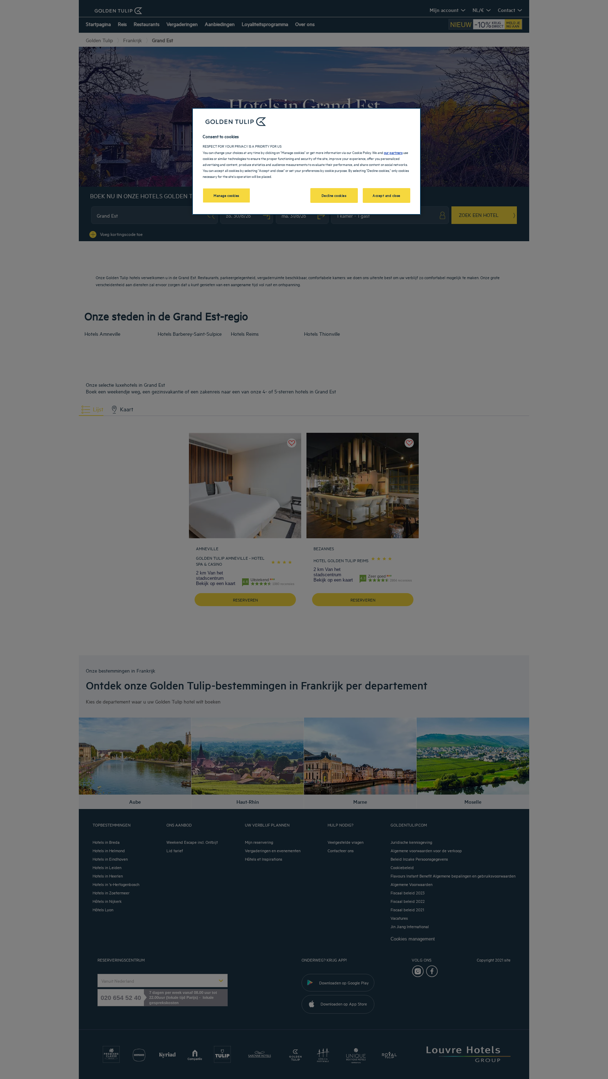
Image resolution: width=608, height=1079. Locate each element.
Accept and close (386, 195)
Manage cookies (226, 195)
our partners (393, 152)
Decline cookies (334, 195)
